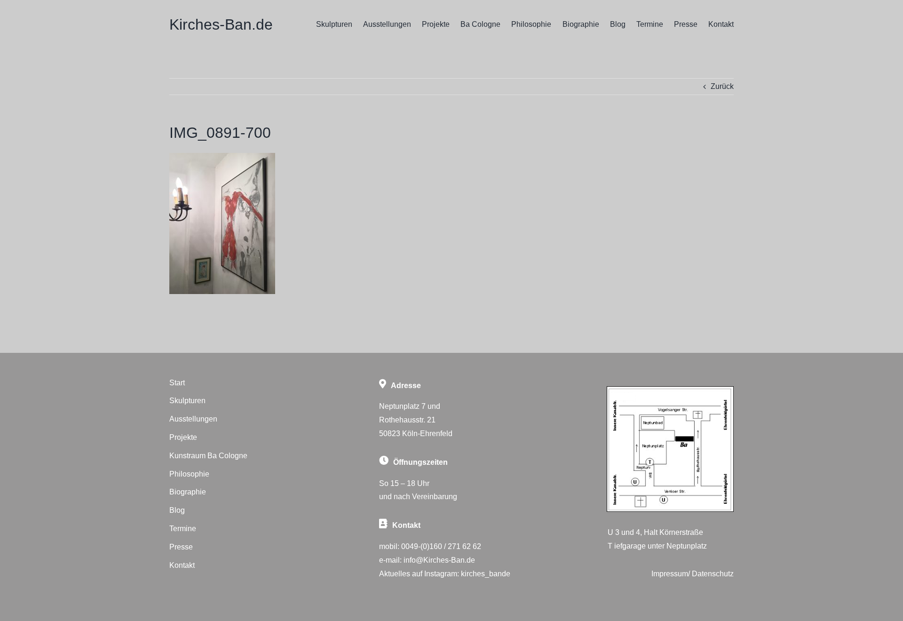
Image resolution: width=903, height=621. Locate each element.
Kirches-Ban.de (221, 24)
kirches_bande (485, 574)
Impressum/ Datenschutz (692, 574)
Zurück (722, 86)
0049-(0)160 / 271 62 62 (441, 546)
